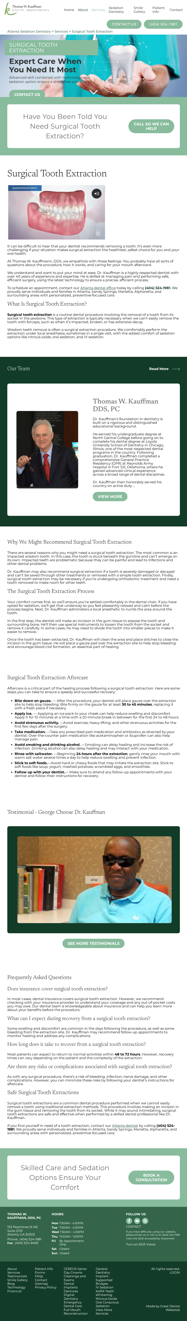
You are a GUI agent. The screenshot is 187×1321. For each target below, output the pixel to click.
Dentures (71, 1291)
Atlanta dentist (125, 1126)
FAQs (39, 1276)
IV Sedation (104, 1287)
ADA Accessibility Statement (156, 1238)
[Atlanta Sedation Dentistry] (32, 10)
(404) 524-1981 (163, 24)
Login (175, 1272)
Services (98, 10)
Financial (14, 1291)
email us (140, 1234)
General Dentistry (103, 1270)
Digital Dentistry (71, 1296)
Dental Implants (71, 1285)
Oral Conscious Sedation (107, 1304)
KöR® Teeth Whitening (105, 1293)
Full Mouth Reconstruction (76, 1311)
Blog (11, 1284)
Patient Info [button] (158, 10)
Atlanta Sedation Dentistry (29, 31)
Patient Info (44, 1269)
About (12, 1269)
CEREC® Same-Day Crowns (75, 1270)
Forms (40, 1272)
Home (69, 10)
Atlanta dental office (98, 288)
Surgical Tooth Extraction (92, 31)
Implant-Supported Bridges (104, 1280)
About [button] (83, 10)
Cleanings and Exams (75, 1278)
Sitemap (41, 1284)
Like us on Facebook (129, 1221)
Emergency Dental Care (73, 1304)
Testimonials (17, 1276)
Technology (16, 1287)
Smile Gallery (139, 10)
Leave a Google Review (145, 1221)
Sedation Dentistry (116, 10)
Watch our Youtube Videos (137, 1221)
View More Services (104, 1311)
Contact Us (124, 24)
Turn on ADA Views (140, 1244)
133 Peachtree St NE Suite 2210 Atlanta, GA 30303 (22, 1230)
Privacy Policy (45, 1287)
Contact (176, 10)
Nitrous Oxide (106, 1299)
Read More (159, 369)
